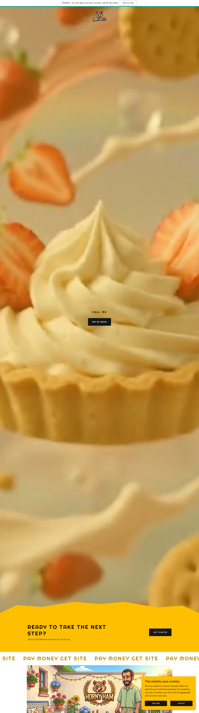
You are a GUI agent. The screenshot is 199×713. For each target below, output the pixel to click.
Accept (181, 703)
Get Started (160, 632)
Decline (156, 703)
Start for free (128, 3)
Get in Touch (99, 322)
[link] (99, 16)
